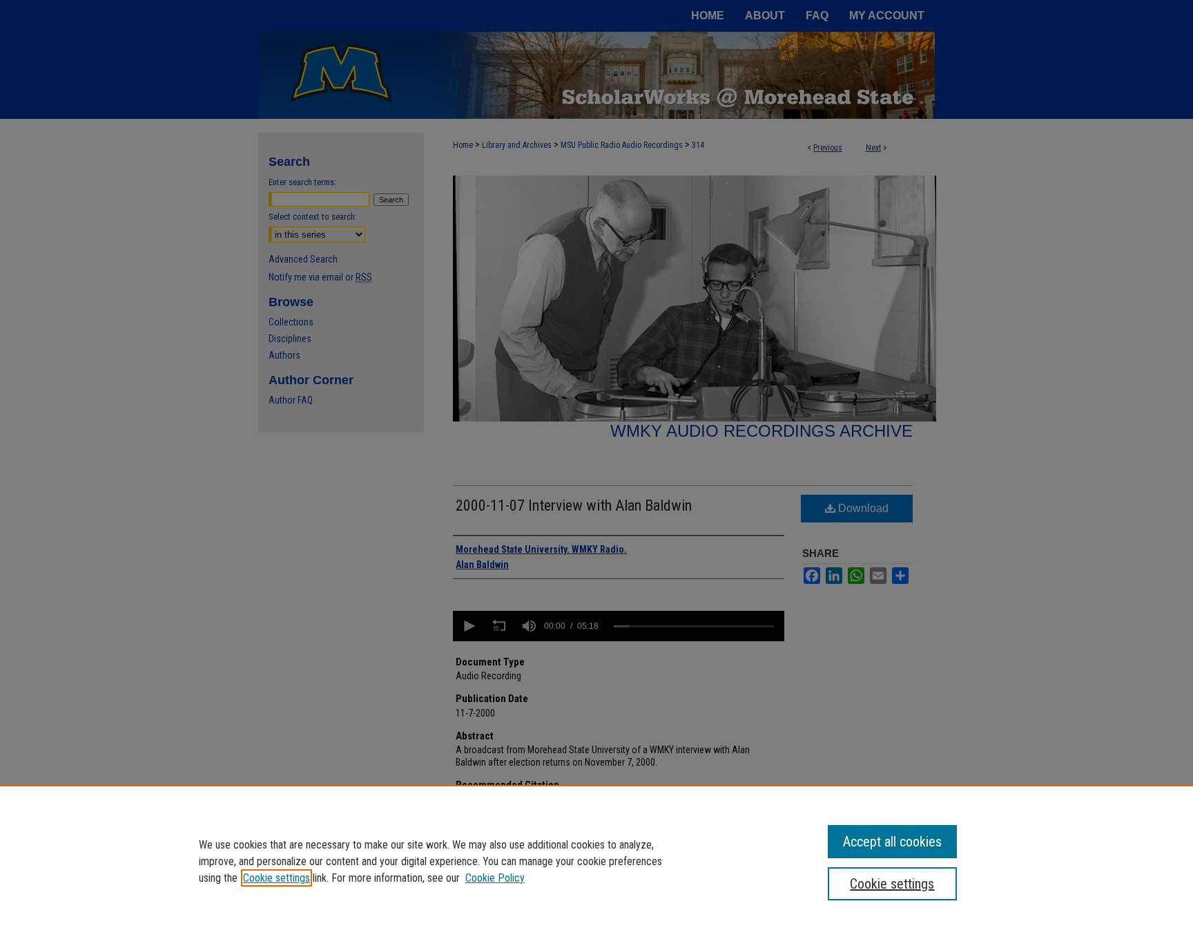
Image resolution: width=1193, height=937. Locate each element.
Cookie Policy (495, 877)
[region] (596, 861)
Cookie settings (276, 877)
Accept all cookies (892, 841)
